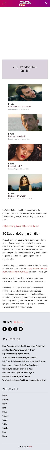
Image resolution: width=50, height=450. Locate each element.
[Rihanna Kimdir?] (25, 152)
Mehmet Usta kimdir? (17, 136)
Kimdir (11, 104)
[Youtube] (21, 329)
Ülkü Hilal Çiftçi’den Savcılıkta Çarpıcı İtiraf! (17, 369)
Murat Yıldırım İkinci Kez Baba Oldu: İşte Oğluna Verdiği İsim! (23, 346)
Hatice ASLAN (33, 268)
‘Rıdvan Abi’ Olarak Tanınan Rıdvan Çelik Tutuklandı (19, 357)
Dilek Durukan (13, 109)
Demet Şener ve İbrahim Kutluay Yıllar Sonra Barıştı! (20, 365)
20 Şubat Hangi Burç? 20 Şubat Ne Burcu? (20, 226)
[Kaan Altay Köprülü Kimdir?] (25, 92)
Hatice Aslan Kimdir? (17, 196)
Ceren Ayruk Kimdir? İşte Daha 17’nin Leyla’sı (18, 372)
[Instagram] (10, 329)
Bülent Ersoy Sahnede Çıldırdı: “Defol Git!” (16, 376)
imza (30, 446)
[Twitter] (15, 329)
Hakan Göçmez (13, 199)
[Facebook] (4, 329)
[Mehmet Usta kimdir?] (25, 122)
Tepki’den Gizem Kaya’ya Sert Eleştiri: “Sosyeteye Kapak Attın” (24, 380)
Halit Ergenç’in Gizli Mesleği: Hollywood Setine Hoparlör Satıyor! (24, 361)
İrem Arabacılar (14, 139)
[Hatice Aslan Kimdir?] (25, 182)
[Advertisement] (25, 33)
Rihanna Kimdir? (15, 166)
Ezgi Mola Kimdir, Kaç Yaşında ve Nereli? (16, 353)
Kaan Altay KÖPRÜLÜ (19, 272)
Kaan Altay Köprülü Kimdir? (19, 106)
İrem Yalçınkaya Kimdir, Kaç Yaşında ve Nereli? (18, 350)
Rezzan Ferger (13, 169)
